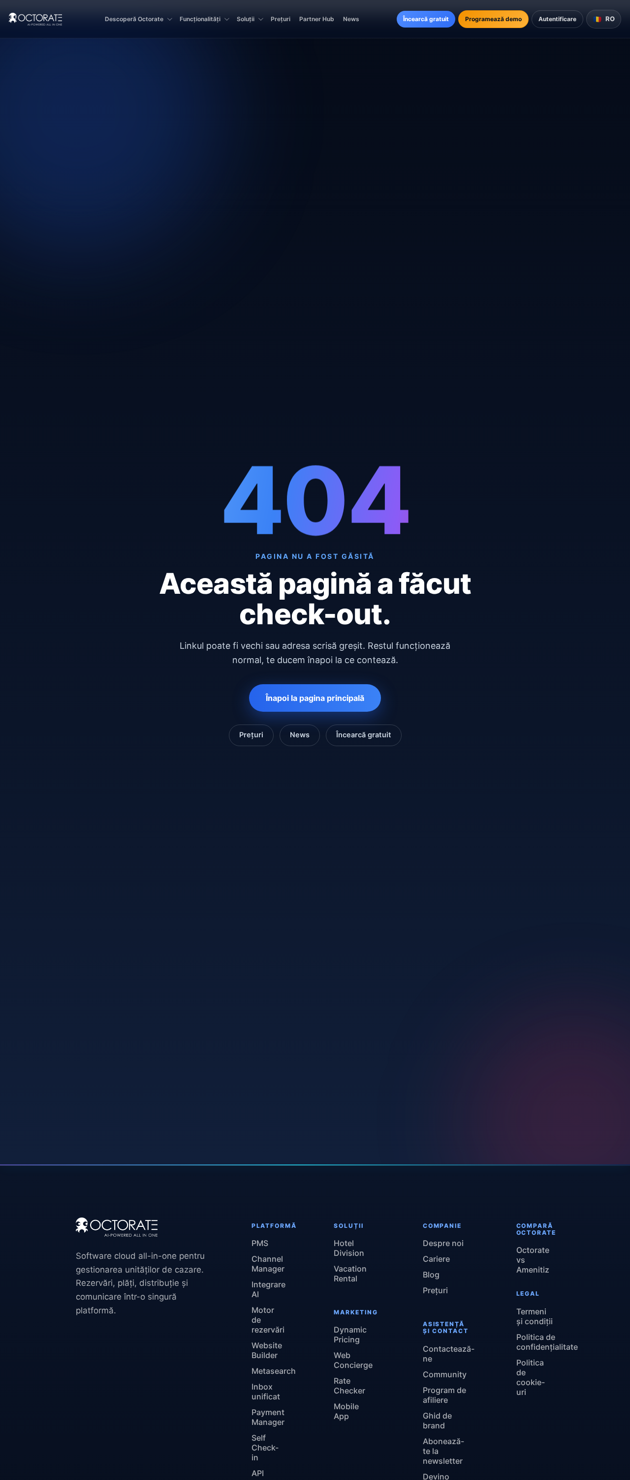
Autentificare (557, 19)
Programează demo (493, 19)
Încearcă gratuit (426, 19)
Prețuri (280, 19)
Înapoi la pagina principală (315, 698)
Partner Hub (316, 19)
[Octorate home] (35, 19)
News (351, 19)
